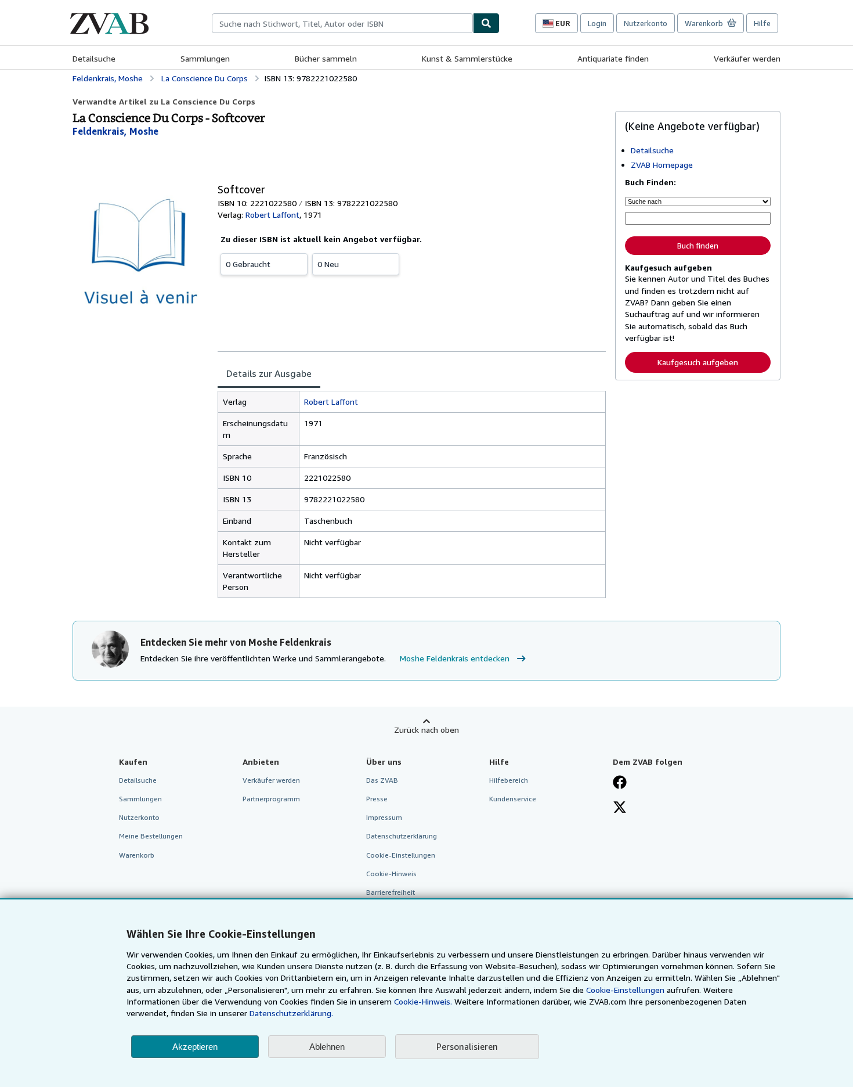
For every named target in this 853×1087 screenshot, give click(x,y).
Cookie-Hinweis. (423, 1001)
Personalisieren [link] (467, 1046)
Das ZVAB (382, 780)
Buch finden (697, 245)
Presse (377, 798)
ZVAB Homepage (662, 165)
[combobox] (342, 23)
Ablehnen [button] (327, 1047)
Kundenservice (512, 798)
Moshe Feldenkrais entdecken (454, 658)
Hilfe (762, 23)
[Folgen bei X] (620, 808)
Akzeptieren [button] (195, 1047)
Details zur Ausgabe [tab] (269, 373)
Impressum (384, 817)
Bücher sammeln (326, 58)
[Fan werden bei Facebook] (620, 783)
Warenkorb (136, 855)
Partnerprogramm (271, 798)
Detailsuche (94, 58)
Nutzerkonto (645, 23)
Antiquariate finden (613, 58)
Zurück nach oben (426, 730)
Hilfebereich (508, 780)
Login (597, 23)
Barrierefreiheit (390, 892)
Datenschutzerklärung (401, 836)
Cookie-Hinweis (391, 873)
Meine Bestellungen (151, 836)
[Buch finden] (486, 23)
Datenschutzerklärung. (291, 1013)
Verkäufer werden (747, 58)
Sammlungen (205, 58)
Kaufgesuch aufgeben (697, 362)
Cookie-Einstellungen (625, 990)
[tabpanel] (412, 494)
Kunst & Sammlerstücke (467, 58)
